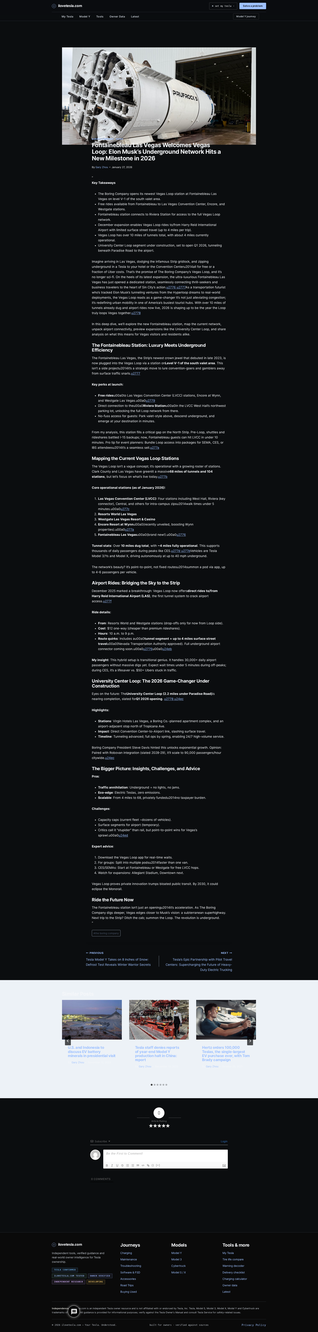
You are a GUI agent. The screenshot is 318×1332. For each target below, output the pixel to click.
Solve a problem (253, 5)
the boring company (106, 933)
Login (223, 1141)
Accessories (128, 1279)
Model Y (84, 16)
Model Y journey (246, 16)
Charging (126, 1253)
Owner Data (117, 16)
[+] (158, 1165)
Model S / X (178, 1272)
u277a (154, 447)
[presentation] (92, 1020)
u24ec (178, 699)
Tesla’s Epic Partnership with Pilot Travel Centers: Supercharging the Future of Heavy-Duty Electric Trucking (199, 961)
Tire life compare (233, 1259)
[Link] (148, 1165)
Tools (99, 16)
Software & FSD (130, 1272)
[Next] (250, 1040)
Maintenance (128, 1259)
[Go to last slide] (68, 1040)
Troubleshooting (130, 1266)
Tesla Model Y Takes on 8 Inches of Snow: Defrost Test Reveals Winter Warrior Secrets (118, 958)
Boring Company (103, 139)
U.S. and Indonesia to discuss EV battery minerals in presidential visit (92, 1051)
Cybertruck (178, 1266)
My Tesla (67, 16)
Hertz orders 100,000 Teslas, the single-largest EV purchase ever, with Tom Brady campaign (226, 1053)
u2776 (171, 287)
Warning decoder (233, 1266)
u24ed (123, 835)
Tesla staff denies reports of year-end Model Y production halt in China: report (157, 1053)
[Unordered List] (132, 1165)
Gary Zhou (102, 167)
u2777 (181, 287)
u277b (162, 476)
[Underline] (117, 1165)
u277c (125, 509)
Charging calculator (234, 1279)
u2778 (136, 313)
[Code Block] (143, 1165)
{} (153, 1165)
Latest (135, 16)
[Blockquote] (137, 1165)
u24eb (167, 649)
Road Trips (127, 1285)
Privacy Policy (254, 1324)
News (119, 139)
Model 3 (176, 1259)
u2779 (150, 400)
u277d (175, 551)
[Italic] (112, 1165)
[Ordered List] (127, 1165)
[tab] (152, 1085)
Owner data (229, 1285)
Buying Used (128, 1291)
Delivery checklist (233, 1272)
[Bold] (106, 1165)
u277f (107, 601)
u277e (185, 551)
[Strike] (122, 1165)
